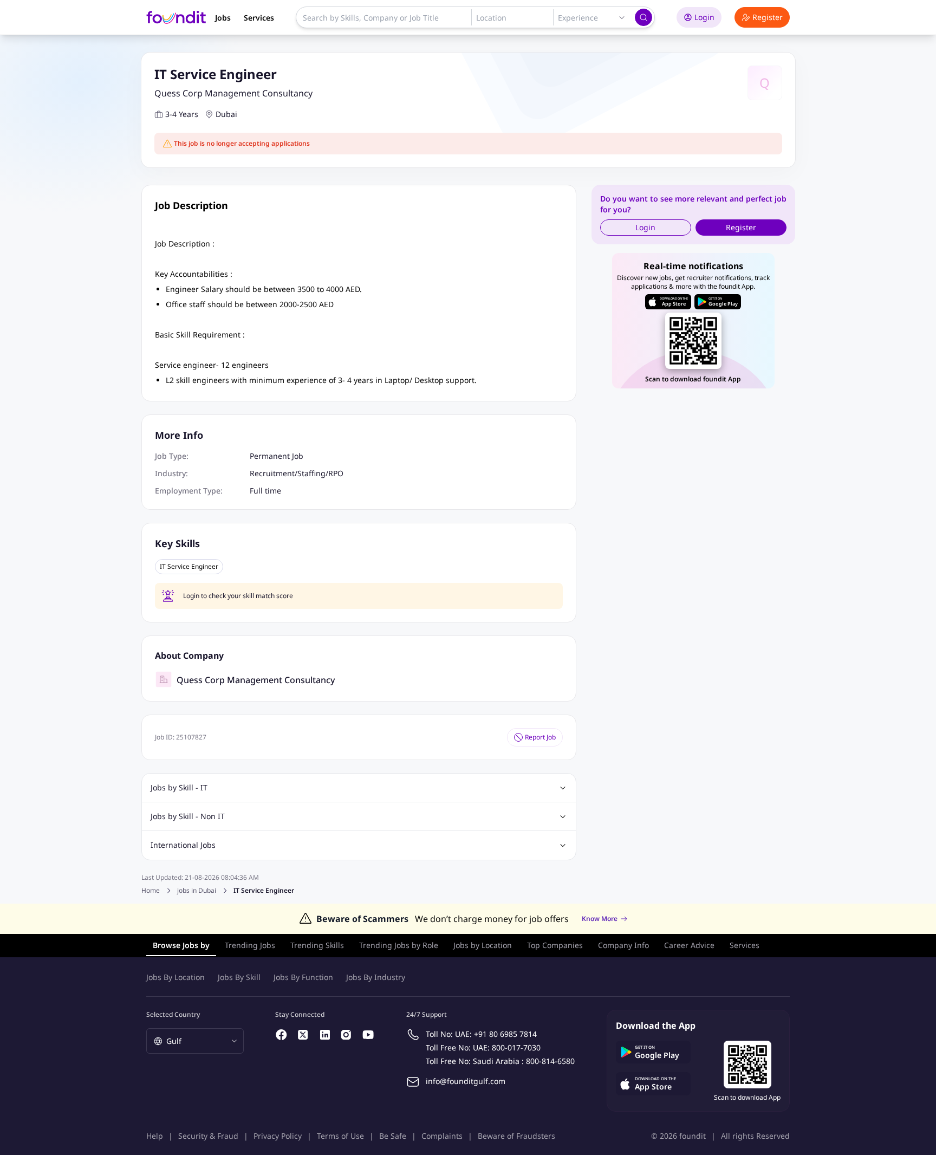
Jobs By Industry (375, 977)
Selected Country (173, 1014)
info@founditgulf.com (465, 1081)
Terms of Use (340, 1136)
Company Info (623, 945)
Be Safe (392, 1136)
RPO (335, 473)
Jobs (223, 17)
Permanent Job (276, 456)
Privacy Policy (277, 1136)
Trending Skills (317, 945)
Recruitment (272, 473)
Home (150, 890)
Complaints (442, 1136)
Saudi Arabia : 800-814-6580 (524, 1061)
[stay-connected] (281, 1034)
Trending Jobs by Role (398, 945)
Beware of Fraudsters (516, 1136)
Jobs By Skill (239, 977)
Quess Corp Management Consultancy (233, 93)
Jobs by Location (482, 945)
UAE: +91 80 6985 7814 (496, 1034)
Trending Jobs (250, 945)
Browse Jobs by (181, 945)
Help (154, 1136)
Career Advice (689, 945)
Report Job (540, 737)
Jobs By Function (303, 977)
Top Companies (555, 945)
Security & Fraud (208, 1136)
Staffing (311, 473)
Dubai (226, 114)
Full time (265, 490)
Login (704, 17)
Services (259, 17)
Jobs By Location (175, 977)
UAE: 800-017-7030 (507, 1047)
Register (767, 17)
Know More (600, 918)
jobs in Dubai (196, 890)
